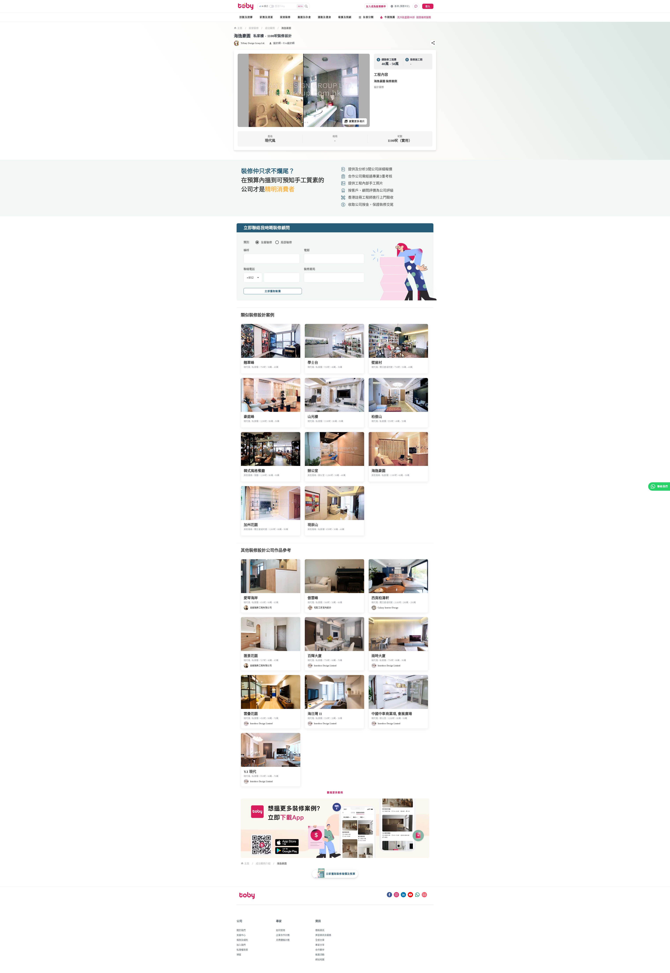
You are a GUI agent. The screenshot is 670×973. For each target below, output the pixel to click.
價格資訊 (319, 930)
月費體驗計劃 (283, 939)
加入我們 (241, 944)
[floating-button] (243, 90)
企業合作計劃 (283, 935)
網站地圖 (319, 959)
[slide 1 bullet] (300, 122)
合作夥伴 (319, 949)
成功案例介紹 (263, 863)
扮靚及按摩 (246, 17)
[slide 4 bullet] (307, 122)
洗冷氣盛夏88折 (406, 17)
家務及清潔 (266, 17)
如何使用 (280, 930)
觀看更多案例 (335, 792)
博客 (239, 954)
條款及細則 (242, 939)
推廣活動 (319, 954)
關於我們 (241, 930)
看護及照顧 (344, 17)
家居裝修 (285, 17)
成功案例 (270, 28)
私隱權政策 (242, 949)
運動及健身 (324, 17)
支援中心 (241, 935)
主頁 (239, 28)
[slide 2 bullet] (302, 122)
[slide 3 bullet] (305, 122)
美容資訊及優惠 (323, 935)
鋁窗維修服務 (423, 17)
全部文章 (319, 939)
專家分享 (319, 944)
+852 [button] (250, 277)
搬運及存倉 (304, 17)
